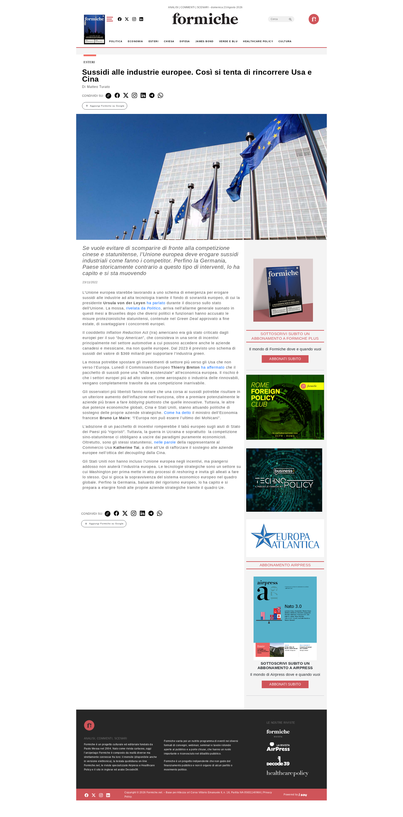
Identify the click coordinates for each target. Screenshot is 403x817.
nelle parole (165, 442)
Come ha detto (177, 413)
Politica (115, 41)
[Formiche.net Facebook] (119, 19)
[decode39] (289, 761)
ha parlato (156, 303)
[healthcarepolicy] (289, 774)
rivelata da (143, 308)
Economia (135, 41)
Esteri (153, 41)
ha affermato (213, 367)
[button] (110, 29)
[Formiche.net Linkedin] (141, 19)
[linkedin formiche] (108, 795)
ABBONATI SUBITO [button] (285, 359)
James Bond (204, 41)
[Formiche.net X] (126, 19)
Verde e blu (228, 41)
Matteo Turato (98, 87)
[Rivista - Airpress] (289, 746)
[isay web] (303, 794)
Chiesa (169, 41)
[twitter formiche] (93, 795)
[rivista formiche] (285, 618)
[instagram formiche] (101, 795)
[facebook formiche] (86, 795)
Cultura (285, 41)
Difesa (185, 41)
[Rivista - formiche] (289, 733)
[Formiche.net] (314, 19)
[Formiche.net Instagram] (134, 19)
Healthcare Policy (258, 41)
